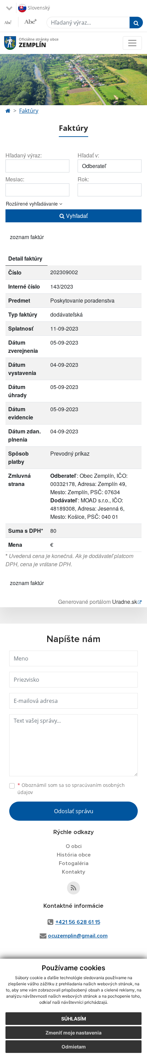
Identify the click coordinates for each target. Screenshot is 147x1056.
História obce (74, 855)
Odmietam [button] (74, 1047)
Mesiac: (14, 179)
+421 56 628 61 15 (77, 922)
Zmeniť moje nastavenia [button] (73, 1033)
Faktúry (28, 110)
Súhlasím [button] (73, 1019)
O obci (74, 846)
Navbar (16, 42)
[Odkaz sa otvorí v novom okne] (73, 887)
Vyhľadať (76, 216)
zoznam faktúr (27, 237)
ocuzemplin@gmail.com (78, 936)
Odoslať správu (73, 811)
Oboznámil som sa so (71, 788)
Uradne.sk (124, 602)
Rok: (83, 179)
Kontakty (73, 872)
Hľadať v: (88, 155)
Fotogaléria (74, 863)
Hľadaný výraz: (23, 155)
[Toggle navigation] (132, 43)
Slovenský (38, 7)
